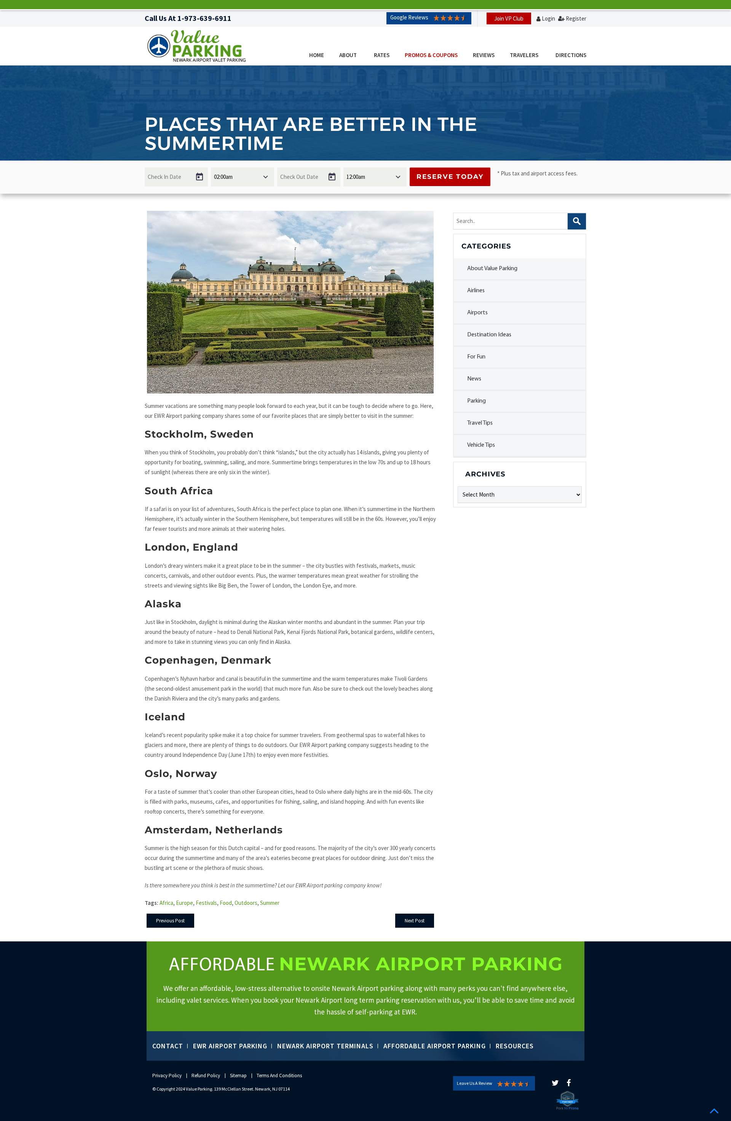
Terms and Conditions (279, 1075)
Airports (477, 313)
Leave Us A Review (474, 1083)
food (226, 902)
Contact (167, 1045)
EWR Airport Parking (230, 1045)
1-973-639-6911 (204, 18)
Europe (184, 902)
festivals (206, 902)
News (474, 379)
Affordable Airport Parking (434, 1045)
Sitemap (238, 1075)
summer (269, 902)
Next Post (415, 920)
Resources (515, 1045)
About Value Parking (492, 269)
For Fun (476, 357)
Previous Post (170, 920)
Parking (476, 401)
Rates (381, 55)
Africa (166, 902)
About (348, 55)
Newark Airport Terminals (325, 1045)
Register (576, 18)
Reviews (484, 55)
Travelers (524, 55)
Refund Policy (206, 1075)
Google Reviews (409, 17)
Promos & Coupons (431, 55)
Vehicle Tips (481, 445)
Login (548, 18)
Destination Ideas (489, 335)
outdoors (246, 902)
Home (316, 55)
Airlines (476, 291)
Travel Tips (480, 423)
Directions (570, 55)
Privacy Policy (167, 1075)
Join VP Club (509, 18)
